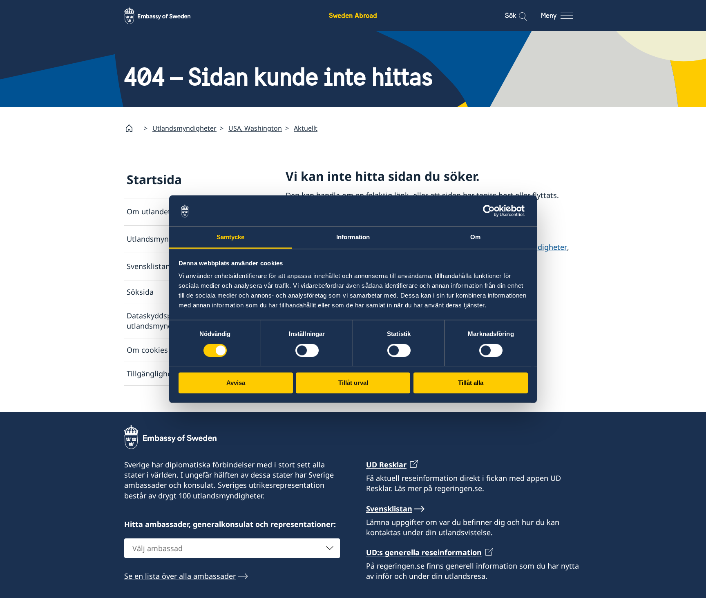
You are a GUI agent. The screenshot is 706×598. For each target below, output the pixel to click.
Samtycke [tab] (231, 237)
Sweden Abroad (353, 15)
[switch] (307, 350)
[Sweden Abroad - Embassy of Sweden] (165, 15)
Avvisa (235, 383)
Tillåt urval (353, 383)
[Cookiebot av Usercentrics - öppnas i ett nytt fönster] (492, 211)
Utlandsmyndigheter (184, 128)
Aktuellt (305, 128)
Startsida (154, 179)
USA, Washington (255, 128)
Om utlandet (149, 211)
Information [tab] (353, 237)
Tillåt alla (470, 383)
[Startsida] (132, 128)
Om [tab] (475, 237)
